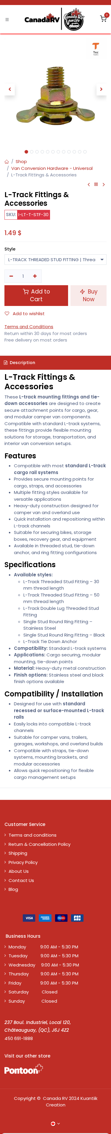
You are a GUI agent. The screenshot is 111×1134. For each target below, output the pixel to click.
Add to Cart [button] (40, 295)
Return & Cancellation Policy (39, 844)
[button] (9, 89)
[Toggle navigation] (7, 19)
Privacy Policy (23, 862)
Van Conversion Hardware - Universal (52, 168)
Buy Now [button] (90, 295)
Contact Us (21, 880)
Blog (13, 889)
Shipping (18, 853)
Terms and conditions (33, 835)
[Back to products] (96, 184)
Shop (21, 161)
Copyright (25, 1098)
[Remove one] (11, 276)
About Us (19, 871)
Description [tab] (22, 363)
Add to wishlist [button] (28, 313)
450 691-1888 (18, 1038)
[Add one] (35, 276)
